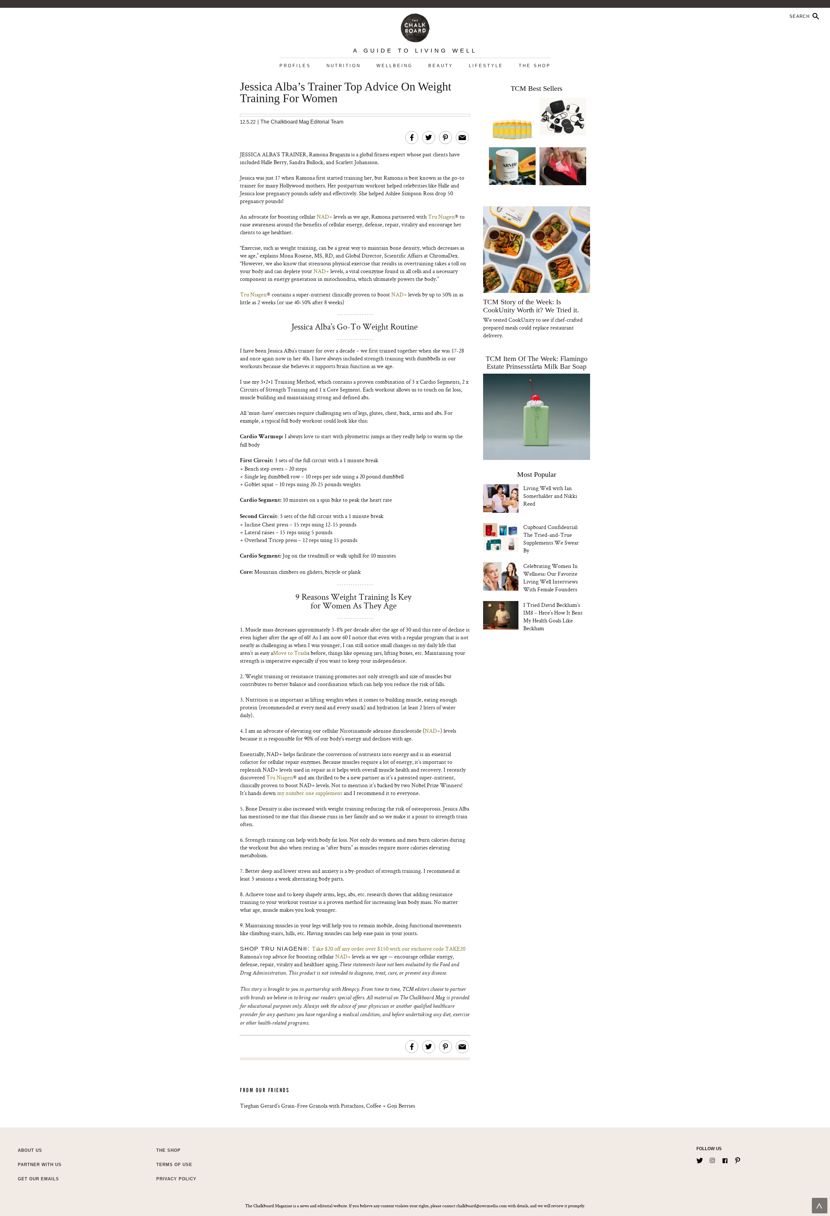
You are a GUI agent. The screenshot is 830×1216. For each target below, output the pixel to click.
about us (30, 1150)
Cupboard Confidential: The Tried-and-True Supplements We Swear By (551, 538)
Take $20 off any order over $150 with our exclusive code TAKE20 (388, 948)
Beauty (440, 65)
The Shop (535, 65)
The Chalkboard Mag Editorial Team (301, 122)
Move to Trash (290, 652)
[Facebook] (725, 1159)
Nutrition (343, 65)
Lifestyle (486, 65)
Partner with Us (40, 1164)
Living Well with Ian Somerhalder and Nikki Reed (550, 495)
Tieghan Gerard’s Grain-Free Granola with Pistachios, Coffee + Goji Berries (327, 1105)
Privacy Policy (176, 1178)
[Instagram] (712, 1159)
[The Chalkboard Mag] (415, 26)
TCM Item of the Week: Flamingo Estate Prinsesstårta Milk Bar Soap (536, 362)
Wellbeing (394, 65)
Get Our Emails (38, 1178)
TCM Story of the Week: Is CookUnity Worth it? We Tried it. (531, 306)
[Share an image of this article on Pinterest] (445, 137)
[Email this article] (462, 137)
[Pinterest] (737, 1159)
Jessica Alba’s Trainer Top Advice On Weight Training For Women (345, 93)
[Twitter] (699, 1159)
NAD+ (324, 216)
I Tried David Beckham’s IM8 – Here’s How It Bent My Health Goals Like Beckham (553, 616)
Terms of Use (174, 1164)
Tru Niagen (441, 216)
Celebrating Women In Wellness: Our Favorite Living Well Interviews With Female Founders (550, 577)
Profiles (295, 65)
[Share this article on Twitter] (428, 137)
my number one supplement (309, 793)
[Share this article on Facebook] (412, 137)
